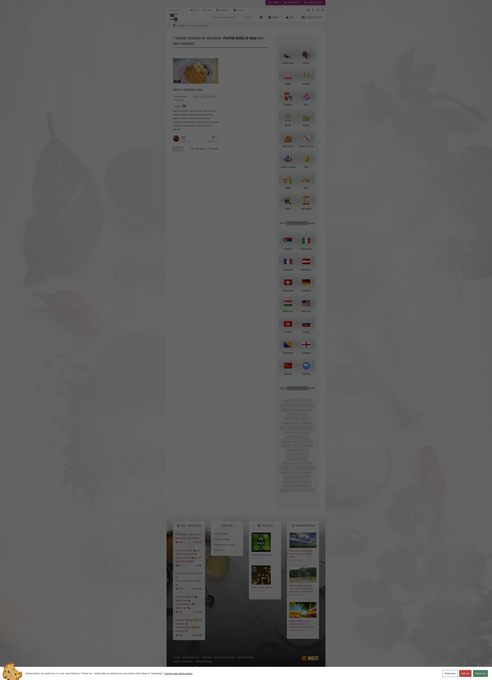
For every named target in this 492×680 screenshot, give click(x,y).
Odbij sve (465, 673)
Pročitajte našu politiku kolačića (178, 673)
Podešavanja (450, 673)
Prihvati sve (480, 673)
